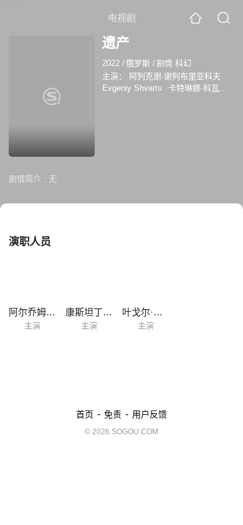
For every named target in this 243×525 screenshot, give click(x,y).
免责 (113, 414)
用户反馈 (149, 414)
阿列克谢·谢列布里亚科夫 (175, 76)
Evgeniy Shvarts (132, 88)
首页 (84, 414)
